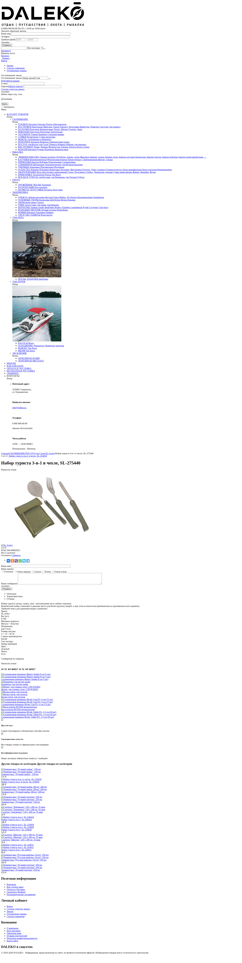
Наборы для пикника (76, 144)
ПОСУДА (22, 144)
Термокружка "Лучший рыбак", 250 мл (20, 774)
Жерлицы (84, 157)
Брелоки (32, 149)
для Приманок (58, 177)
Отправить (6, 45)
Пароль (4, 86)
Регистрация (13, 81)
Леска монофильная (131, 169)
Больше (201, 157)
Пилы (79, 147)
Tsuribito (65, 207)
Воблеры (43, 162)
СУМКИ (22, 137)
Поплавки (44, 169)
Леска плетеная (149, 169)
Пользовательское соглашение (21, 894)
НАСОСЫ (23, 343)
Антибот (5, 42)
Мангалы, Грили (51, 127)
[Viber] (16, 561)
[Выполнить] (50, 78)
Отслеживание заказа (11, 78)
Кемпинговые (46, 129)
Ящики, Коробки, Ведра (144, 172)
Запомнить (9, 107)
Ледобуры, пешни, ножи (68, 157)
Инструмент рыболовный (54, 172)
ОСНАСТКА (24, 169)
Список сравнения (16, 68)
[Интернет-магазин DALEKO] (43, 26)
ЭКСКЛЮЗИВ (19, 353)
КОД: (3, 550)
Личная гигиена (48, 210)
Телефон (5, 36)
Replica (57, 207)
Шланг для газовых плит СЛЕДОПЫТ (19, 689)
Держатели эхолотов (54, 346)
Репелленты (46, 215)
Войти (4, 81)
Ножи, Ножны (40, 147)
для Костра (32, 144)
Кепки (63, 200)
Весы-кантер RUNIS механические (18, 709)
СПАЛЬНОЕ (24, 134)
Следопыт (94, 207)
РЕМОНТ (22, 348)
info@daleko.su (19, 407)
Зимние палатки (47, 157)
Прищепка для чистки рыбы (14, 684)
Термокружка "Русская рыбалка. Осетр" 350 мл (23, 860)
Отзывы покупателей (17, 936)
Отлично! (8, 571)
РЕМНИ (22, 212)
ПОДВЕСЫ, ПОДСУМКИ (30, 190)
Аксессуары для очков (35, 205)
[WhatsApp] (20, 561)
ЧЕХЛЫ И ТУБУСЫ (28, 177)
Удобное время (8, 39)
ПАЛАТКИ (23, 129)
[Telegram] (28, 561)
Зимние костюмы (36, 197)
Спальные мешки (55, 134)
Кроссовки (30, 202)
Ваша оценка (7, 569)
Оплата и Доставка (16, 889)
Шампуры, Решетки (89, 127)
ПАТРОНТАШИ (26, 187)
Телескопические (52, 164)
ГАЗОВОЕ (23, 124)
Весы (39, 172)
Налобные (49, 149)
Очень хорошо (24, 571)
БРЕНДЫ (11, 363)
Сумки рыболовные (122, 172)
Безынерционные (38, 159)
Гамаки (34, 134)
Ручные (40, 149)
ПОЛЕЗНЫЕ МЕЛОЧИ (29, 210)
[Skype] (24, 561)
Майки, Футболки (68, 197)
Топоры (64, 147)
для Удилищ (71, 177)
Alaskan (34, 207)
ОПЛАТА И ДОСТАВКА (19, 368)
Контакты (11, 884)
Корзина (5, 56)
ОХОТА (16, 180)
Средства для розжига (109, 127)
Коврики (42, 134)
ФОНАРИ (23, 149)
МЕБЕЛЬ (22, 139)
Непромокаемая (84, 197)
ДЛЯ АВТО (18, 217)
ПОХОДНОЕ (24, 142)
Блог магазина (13, 931)
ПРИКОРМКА (25, 175)
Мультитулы (54, 147)
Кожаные (30, 212)
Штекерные (38, 164)
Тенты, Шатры (60, 129)
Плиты (49, 124)
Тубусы (80, 177)
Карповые (35, 167)
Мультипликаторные (57, 159)
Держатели (38, 346)
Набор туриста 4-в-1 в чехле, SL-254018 (20, 782)
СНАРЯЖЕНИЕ (20, 119)
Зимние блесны (153, 157)
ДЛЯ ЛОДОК (18, 281)
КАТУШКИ (23, 159)
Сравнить (16, 555)
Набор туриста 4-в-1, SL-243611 (16, 850)
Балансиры (140, 157)
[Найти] (44, 48)
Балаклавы (44, 200)
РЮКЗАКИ (23, 132)
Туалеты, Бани (75, 129)
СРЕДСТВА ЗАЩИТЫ (29, 215)
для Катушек (44, 177)
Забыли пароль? (15, 86)
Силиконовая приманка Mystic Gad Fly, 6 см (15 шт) (26, 704)
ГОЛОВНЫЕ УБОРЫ (28, 200)
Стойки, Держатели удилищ (98, 172)
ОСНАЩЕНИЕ (25, 346)
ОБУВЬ (21, 202)
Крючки (35, 169)
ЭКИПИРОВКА (20, 192)
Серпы (85, 147)
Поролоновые (55, 162)
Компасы (44, 142)
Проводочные (74, 159)
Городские (34, 132)
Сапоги (40, 202)
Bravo (31, 343)
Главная (5, 453)
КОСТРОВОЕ (25, 127)
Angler (41, 207)
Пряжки (49, 212)
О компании (12, 928)
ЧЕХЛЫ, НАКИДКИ (28, 279)
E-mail (4, 83)
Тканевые (46, 185)
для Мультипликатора (72, 164)
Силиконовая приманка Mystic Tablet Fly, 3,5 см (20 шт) (27, 717)
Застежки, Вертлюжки (71, 169)
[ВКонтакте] (8, 561)
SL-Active (50, 453)
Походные (34, 129)
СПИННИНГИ (25, 164)
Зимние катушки (126, 157)
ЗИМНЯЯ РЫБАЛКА (28, 157)
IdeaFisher (49, 207)
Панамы (71, 200)
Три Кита (56, 175)
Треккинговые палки (59, 142)
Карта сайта (12, 941)
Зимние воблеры (169, 157)
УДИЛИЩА (24, 167)
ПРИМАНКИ (24, 162)
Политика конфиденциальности (22, 938)
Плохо (48, 571)
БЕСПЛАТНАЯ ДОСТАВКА (21, 371)
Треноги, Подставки (69, 127)
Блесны (35, 162)
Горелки (41, 124)
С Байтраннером (89, 159)
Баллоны (32, 124)
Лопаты (72, 147)
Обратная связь (14, 933)
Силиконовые (69, 162)
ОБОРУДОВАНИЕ (27, 172)
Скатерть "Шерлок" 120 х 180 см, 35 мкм (20, 840)
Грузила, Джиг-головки (93, 169)
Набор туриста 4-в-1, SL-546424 (16, 819)
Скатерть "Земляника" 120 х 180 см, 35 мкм (22, 812)
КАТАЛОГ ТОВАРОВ (17, 114)
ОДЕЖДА (23, 197)
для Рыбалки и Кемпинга (39, 139)
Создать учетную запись (12, 89)
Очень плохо (60, 571)
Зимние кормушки (187, 157)
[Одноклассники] (12, 561)
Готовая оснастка (113, 169)
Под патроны (40, 187)
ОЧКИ (21, 205)
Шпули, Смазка (105, 159)
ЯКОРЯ (21, 351)
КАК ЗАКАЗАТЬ (15, 366)
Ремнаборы (62, 210)
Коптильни (37, 127)
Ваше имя (6, 33)
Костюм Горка (52, 197)
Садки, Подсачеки (76, 172)
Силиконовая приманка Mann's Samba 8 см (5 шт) (24, 679)
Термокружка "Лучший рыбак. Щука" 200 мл (23, 792)
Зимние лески (111, 157)
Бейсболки (55, 200)
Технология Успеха (41, 175)
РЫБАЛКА (17, 152)
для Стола (43, 144)
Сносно (37, 571)
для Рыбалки (52, 205)
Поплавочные (47, 167)
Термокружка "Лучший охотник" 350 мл (20, 802)
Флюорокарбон (164, 169)
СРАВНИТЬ (12, 373)
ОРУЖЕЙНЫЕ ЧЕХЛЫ (29, 185)
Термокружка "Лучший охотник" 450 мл (20, 870)
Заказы (10, 65)
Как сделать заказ (15, 887)
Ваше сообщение (9, 583)
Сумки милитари (46, 137)
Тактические (56, 132)
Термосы (52, 144)
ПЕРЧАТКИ (24, 207)
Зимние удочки (96, 157)
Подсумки (57, 190)
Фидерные (59, 167)
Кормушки (54, 169)
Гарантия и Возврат (16, 892)
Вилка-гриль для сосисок (13, 697)
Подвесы (47, 190)
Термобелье (98, 197)
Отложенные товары (17, 70)
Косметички (32, 137)
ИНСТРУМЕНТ (25, 147)
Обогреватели (60, 124)
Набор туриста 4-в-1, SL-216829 (16, 830)
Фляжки (61, 144)
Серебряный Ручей (79, 207)
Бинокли (35, 142)
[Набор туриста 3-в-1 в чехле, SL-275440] (50, 543)
